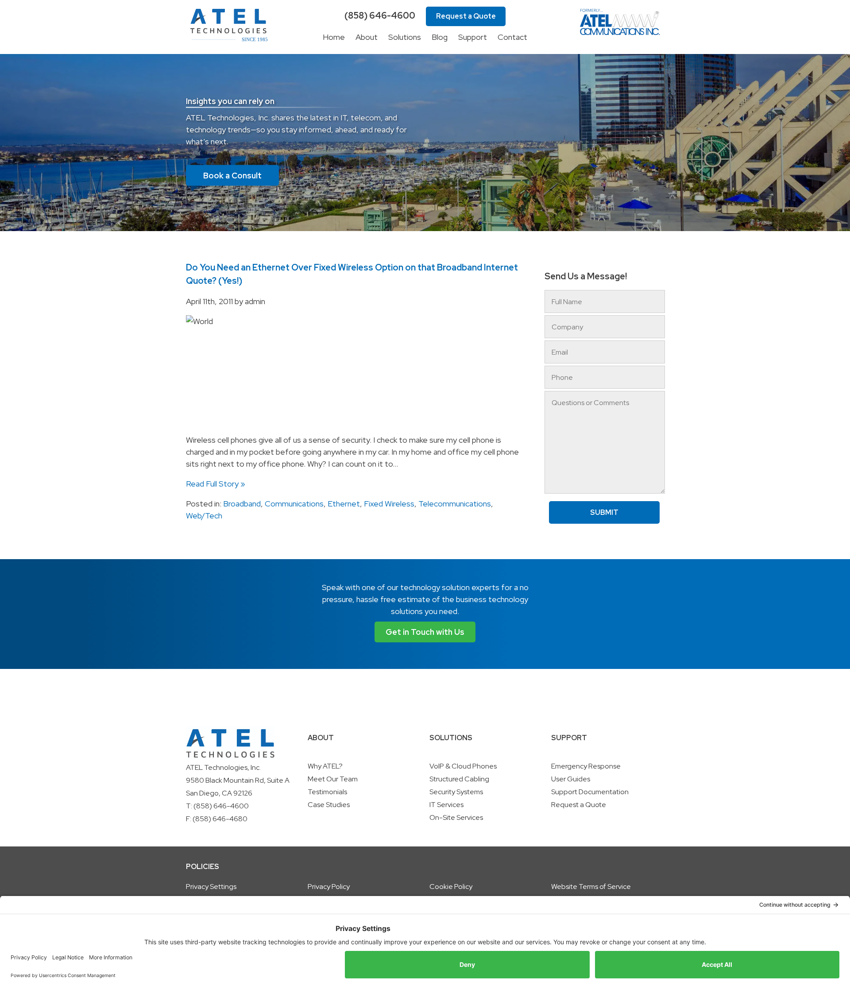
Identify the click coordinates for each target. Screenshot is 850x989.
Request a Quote (466, 16)
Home (334, 37)
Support (472, 37)
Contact (512, 37)
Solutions (404, 37)
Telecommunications (454, 503)
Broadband (242, 503)
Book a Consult (232, 175)
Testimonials (327, 791)
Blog (440, 37)
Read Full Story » (215, 484)
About (366, 37)
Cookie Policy (450, 886)
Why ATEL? (325, 766)
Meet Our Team (333, 779)
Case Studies (329, 804)
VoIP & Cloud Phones (463, 766)
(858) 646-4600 (379, 15)
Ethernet (344, 503)
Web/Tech (204, 515)
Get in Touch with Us (425, 632)
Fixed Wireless (389, 503)
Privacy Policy (329, 886)
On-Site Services (456, 817)
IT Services (446, 804)
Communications (294, 503)
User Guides (570, 779)
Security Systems (456, 791)
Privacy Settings (211, 886)
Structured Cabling (459, 779)
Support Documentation (590, 791)
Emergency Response (586, 766)
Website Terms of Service (591, 886)
